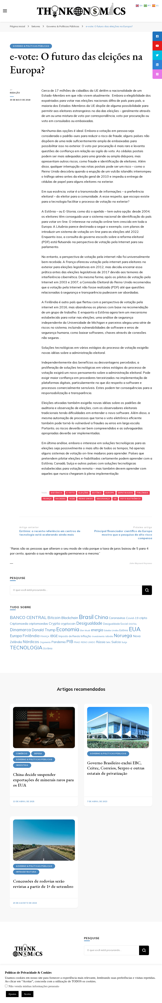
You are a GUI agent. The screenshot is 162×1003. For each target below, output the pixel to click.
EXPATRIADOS (125, 493)
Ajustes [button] (12, 994)
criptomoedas (38, 623)
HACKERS (61, 499)
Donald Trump (44, 629)
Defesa (38, 753)
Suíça (124, 642)
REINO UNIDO (86, 499)
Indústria (22, 765)
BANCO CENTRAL (28, 617)
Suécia (116, 642)
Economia (67, 629)
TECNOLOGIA (26, 647)
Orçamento (45, 642)
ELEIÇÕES (83, 493)
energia (97, 629)
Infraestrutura (26, 872)
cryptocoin (68, 623)
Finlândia (142, 493)
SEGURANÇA (103, 499)
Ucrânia (47, 648)
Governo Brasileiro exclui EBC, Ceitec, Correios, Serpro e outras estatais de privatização (115, 768)
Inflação (86, 636)
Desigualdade (89, 623)
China (101, 617)
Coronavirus (117, 618)
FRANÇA (47, 499)
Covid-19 (132, 618)
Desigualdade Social (115, 623)
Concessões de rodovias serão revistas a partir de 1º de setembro (43, 883)
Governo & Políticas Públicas (31, 46)
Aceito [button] (27, 994)
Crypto (54, 623)
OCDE (72, 499)
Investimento (98, 636)
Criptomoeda (19, 623)
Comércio (21, 753)
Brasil (86, 616)
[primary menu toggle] (5, 10)
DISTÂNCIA (57, 493)
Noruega (123, 635)
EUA (135, 629)
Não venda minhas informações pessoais (33, 986)
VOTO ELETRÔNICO (130, 499)
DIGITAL (133, 624)
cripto (143, 618)
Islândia (109, 636)
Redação (15, 93)
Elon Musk (85, 630)
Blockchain (69, 618)
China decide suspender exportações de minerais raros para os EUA (43, 780)
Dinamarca (20, 629)
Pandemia (58, 642)
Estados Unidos (111, 630)
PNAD (77, 642)
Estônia (97, 493)
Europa (109, 493)
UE (115, 499)
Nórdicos (31, 641)
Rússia (100, 642)
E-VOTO (70, 493)
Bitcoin (53, 617)
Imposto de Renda (69, 636)
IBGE (54, 636)
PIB (69, 641)
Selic (108, 642)
